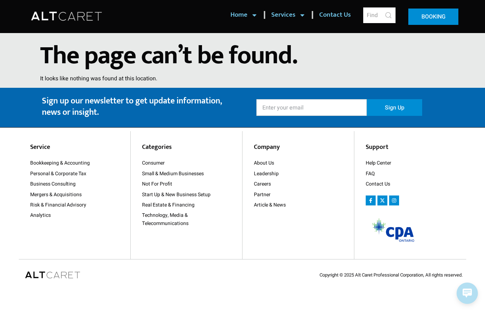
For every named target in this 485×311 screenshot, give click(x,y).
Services (283, 14)
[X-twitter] (382, 200)
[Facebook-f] (371, 200)
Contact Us (335, 14)
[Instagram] (394, 200)
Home (238, 14)
